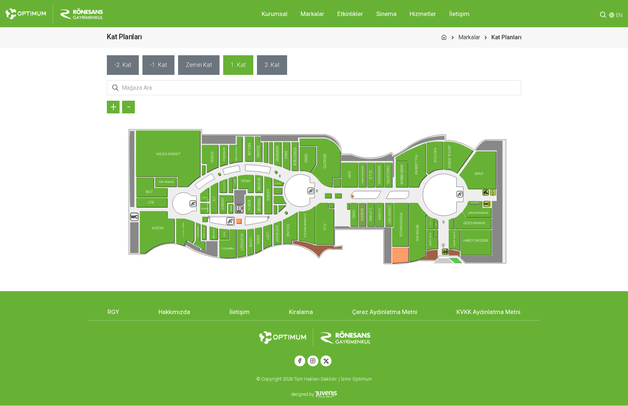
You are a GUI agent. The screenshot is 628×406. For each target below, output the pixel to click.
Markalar (312, 13)
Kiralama (301, 311)
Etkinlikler (350, 13)
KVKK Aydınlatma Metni (488, 311)
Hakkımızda (174, 311)
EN (619, 15)
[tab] (123, 65)
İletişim (459, 13)
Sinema (386, 13)
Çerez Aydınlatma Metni (384, 311)
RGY (113, 311)
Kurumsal (274, 13)
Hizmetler (423, 13)
